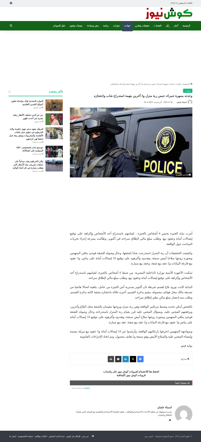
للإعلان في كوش (73, 436)
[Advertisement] (100, 56)
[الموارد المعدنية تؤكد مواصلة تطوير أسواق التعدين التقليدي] (54, 105)
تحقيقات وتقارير (142, 25)
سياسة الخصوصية (25, 436)
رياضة (106, 25)
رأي (167, 25)
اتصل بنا (12, 436)
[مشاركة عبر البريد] (118, 359)
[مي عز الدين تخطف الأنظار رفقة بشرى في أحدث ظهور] (54, 119)
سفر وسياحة (93, 25)
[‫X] (133, 359)
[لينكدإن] (125, 359)
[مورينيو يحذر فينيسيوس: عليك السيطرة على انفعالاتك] (54, 151)
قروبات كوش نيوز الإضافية (131, 375)
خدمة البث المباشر (57, 436)
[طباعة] (111, 359)
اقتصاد (158, 25)
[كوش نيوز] (168, 14)
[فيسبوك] (140, 359)
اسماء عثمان (182, 102)
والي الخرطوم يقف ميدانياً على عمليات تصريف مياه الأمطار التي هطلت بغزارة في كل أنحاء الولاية (28, 164)
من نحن (85, 436)
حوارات (116, 25)
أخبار (176, 25)
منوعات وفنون (76, 25)
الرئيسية (186, 25)
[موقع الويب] (170, 420)
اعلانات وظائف (41, 436)
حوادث (127, 25)
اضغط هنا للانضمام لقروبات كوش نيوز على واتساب (131, 371)
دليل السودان (59, 25)
